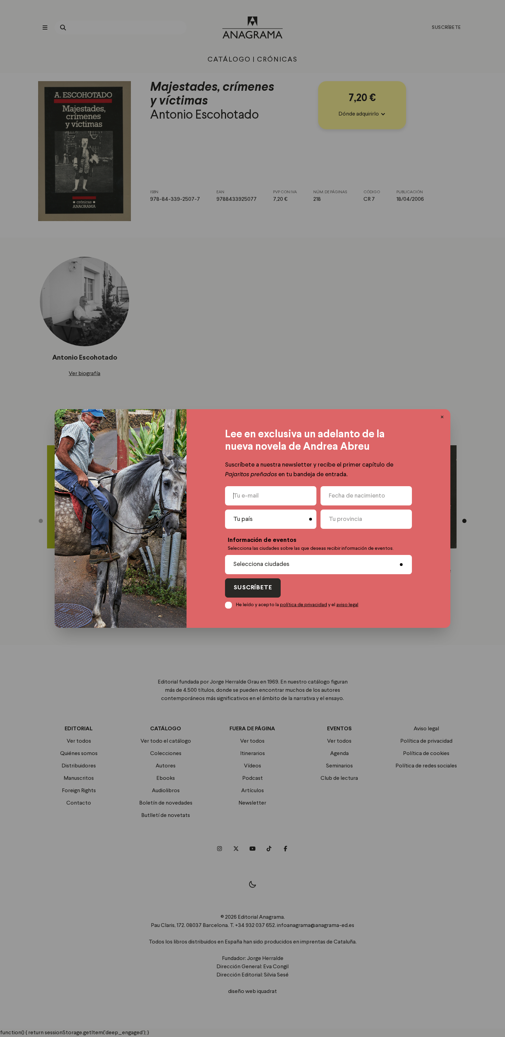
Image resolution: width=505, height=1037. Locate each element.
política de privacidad (303, 604)
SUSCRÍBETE (253, 588)
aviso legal (347, 604)
